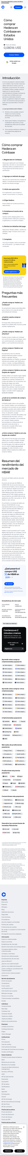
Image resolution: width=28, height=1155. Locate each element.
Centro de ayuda (7, 981)
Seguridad (5, 914)
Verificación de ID (7, 988)
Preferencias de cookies (9, 927)
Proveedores (6, 919)
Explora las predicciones (9, 1021)
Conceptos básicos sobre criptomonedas (9, 950)
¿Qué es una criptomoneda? (10, 963)
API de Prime (6, 1104)
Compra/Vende (6, 1006)
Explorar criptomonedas (9, 939)
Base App (4, 1009)
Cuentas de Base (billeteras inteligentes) (10, 1068)
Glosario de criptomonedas (10, 956)
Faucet (4, 1096)
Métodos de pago (7, 993)
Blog (3, 909)
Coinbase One (6, 1011)
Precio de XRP (6, 1119)
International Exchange (9, 1047)
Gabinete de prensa (8, 912)
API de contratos (7, 1106)
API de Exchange (7, 1099)
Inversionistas (6, 917)
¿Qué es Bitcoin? (7, 961)
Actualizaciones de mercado (10, 958)
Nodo (3, 1089)
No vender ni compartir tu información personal (13, 930)
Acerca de (5, 902)
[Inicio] (3, 7)
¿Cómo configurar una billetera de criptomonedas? (12, 969)
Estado (4, 1001)
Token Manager (6, 1034)
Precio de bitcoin (7, 1112)
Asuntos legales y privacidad (10, 922)
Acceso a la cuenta (7, 996)
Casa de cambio (6, 1044)
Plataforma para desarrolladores (12, 1057)
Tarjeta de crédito (7, 1016)
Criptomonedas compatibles (10, 998)
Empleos (4, 904)
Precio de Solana (7, 1117)
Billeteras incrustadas (8, 1065)
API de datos (5, 1084)
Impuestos (5, 975)
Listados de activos (8, 1026)
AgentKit (4, 1091)
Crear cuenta (6, 986)
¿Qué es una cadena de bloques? (12, 966)
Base (3, 1060)
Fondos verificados (7, 1052)
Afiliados (4, 907)
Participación (6, 1042)
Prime (3, 1039)
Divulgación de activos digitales (11, 934)
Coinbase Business (7, 1029)
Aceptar (19, 1151)
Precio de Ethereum (8, 1114)
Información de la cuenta (9, 991)
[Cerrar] (24, 1127)
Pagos (3, 1031)
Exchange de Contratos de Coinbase (13, 1049)
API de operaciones (8, 1076)
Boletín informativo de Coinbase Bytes (14, 947)
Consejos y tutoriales (8, 953)
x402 (3, 1074)
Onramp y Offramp (7, 1071)
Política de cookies (7, 924)
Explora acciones (7, 942)
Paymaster (5, 1079)
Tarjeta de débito (7, 1019)
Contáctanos (5, 983)
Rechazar (8, 1151)
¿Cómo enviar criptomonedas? (11, 973)
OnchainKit (5, 1081)
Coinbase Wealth (7, 1014)
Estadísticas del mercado (9, 944)
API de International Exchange (11, 1101)
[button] (25, 7)
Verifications (6, 1086)
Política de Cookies (8, 1141)
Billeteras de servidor (8, 1062)
